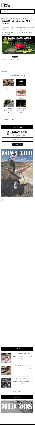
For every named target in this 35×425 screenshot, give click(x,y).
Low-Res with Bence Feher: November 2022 (21, 110)
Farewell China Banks (23, 366)
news (7, 18)
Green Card (21, 98)
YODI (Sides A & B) (20, 88)
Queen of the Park (23, 353)
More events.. (17, 391)
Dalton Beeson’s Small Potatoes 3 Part (8, 110)
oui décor (3, 15)
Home (3, 18)
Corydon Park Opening (23, 378)
